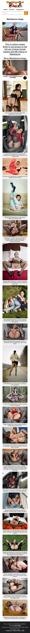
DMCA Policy (17, 630)
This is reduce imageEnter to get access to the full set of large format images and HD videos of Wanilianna (15, 49)
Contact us (9, 630)
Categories (20, 9)
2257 (23, 630)
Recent (11, 9)
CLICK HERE (17, 625)
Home (5, 9)
